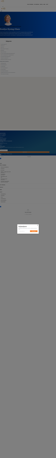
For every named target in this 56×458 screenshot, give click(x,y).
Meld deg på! (34, 231)
